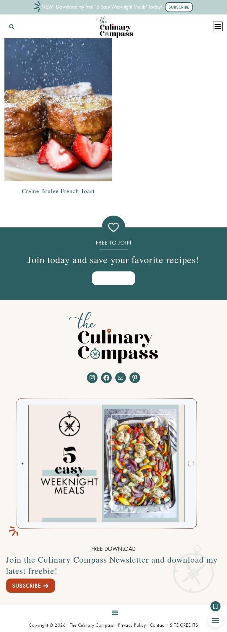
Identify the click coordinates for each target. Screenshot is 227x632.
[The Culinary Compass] (115, 25)
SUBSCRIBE (26, 585)
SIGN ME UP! (113, 278)
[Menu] (113, 611)
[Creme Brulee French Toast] (58, 109)
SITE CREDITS (184, 625)
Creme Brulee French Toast (58, 191)
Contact (158, 625)
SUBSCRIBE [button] (178, 7)
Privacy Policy (132, 625)
